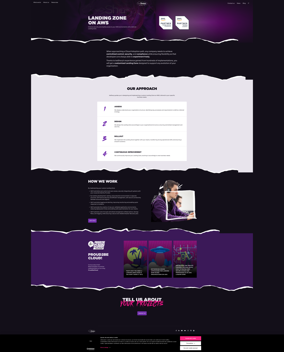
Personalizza (189, 343)
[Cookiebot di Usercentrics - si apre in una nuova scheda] (90, 349)
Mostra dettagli (104, 347)
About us (46, 2)
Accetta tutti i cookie (190, 338)
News (238, 3)
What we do (37, 2)
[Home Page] (142, 3)
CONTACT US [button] (142, 313)
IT (248, 3)
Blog (244, 3)
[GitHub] (190, 330)
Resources (54, 2)
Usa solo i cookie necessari (191, 348)
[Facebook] (176, 330)
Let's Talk (92, 220)
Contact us (231, 3)
